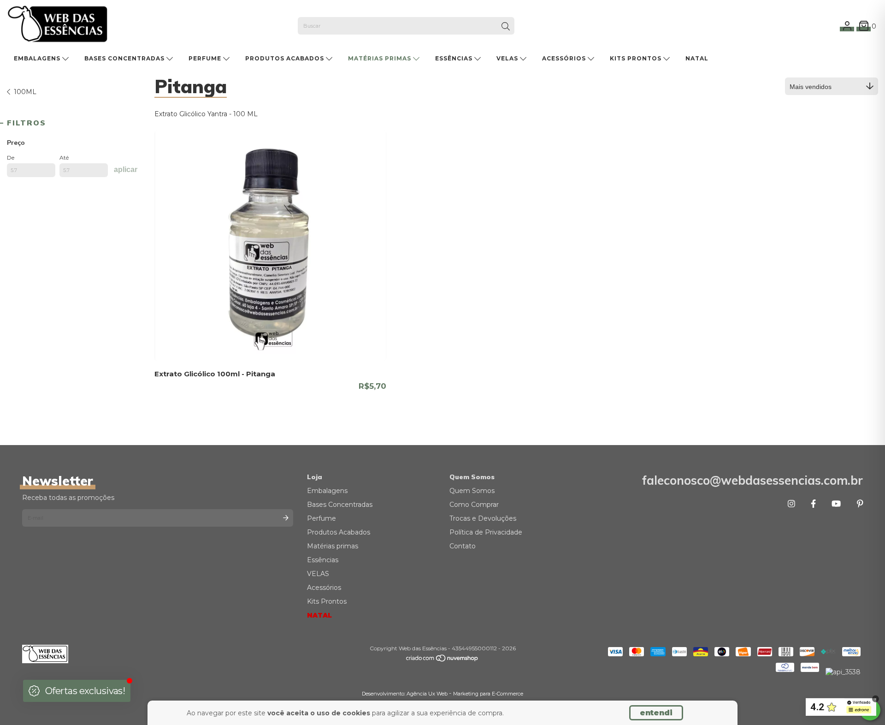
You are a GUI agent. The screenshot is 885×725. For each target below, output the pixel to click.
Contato (462, 546)
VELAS (508, 58)
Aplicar (125, 169)
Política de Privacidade (485, 532)
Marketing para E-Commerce (488, 693)
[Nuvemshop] (442, 660)
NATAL (696, 58)
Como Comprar (474, 504)
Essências (454, 58)
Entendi (656, 712)
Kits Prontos (636, 58)
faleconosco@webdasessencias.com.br (752, 480)
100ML (25, 92)
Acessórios (565, 58)
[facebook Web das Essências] (813, 504)
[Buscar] (505, 26)
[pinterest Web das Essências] (860, 504)
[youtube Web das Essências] (836, 504)
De (10, 157)
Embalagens (38, 58)
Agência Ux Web (428, 693)
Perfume (206, 58)
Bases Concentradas (125, 58)
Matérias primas (380, 58)
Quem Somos (472, 491)
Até (64, 157)
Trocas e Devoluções (482, 518)
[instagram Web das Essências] (791, 504)
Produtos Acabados (285, 58)
